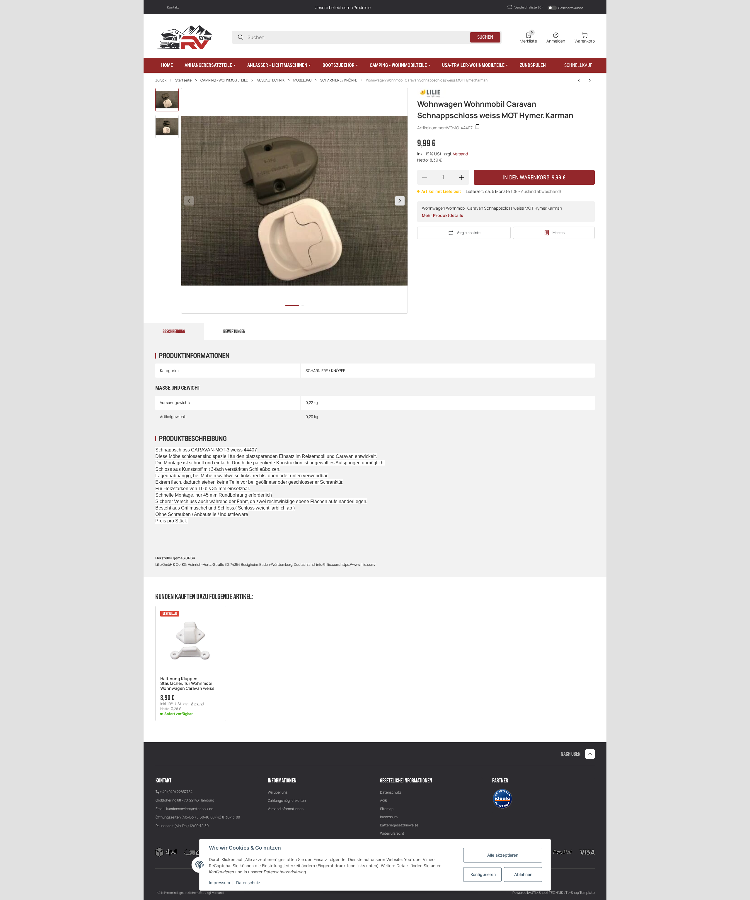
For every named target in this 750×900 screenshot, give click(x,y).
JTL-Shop (539, 892)
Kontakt (173, 7)
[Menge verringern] (424, 177)
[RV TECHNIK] (184, 37)
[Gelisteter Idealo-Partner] (502, 798)
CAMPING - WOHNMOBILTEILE (224, 80)
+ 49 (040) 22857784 (176, 791)
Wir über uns (277, 792)
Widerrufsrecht (392, 833)
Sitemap (386, 808)
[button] (210, 65)
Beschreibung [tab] (174, 331)
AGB (383, 800)
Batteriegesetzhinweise (399, 825)
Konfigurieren (483, 874)
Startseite (183, 80)
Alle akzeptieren (502, 855)
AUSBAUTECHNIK (270, 80)
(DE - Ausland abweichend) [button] (536, 191)
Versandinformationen (286, 808)
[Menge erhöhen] (462, 177)
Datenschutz (390, 792)
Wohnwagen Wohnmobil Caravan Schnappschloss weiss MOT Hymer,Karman (427, 80)
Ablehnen (523, 874)
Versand (460, 154)
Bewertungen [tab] (234, 331)
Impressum (389, 816)
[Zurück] (189, 201)
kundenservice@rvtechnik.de (189, 808)
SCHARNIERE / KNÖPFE (338, 80)
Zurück (160, 80)
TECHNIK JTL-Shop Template (572, 892)
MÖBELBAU (302, 80)
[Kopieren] (477, 127)
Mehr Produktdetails (442, 215)
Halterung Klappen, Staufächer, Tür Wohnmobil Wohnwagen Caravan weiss (187, 683)
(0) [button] (528, 7)
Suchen (485, 37)
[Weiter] (400, 201)
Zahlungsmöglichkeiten (287, 800)
